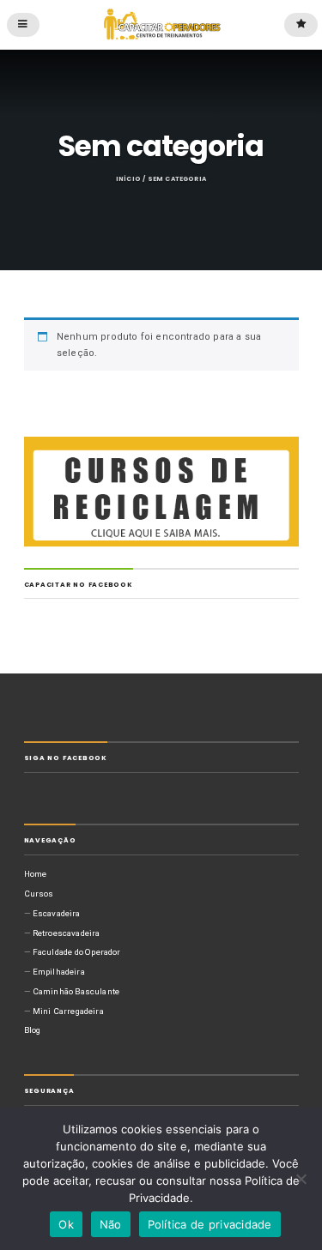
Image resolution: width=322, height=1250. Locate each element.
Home (35, 874)
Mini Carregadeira (68, 1011)
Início (128, 179)
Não (111, 1224)
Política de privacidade (210, 1224)
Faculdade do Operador (77, 952)
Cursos (39, 893)
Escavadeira (57, 913)
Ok (66, 1224)
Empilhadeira (59, 971)
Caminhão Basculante (76, 991)
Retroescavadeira (66, 933)
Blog (32, 1030)
